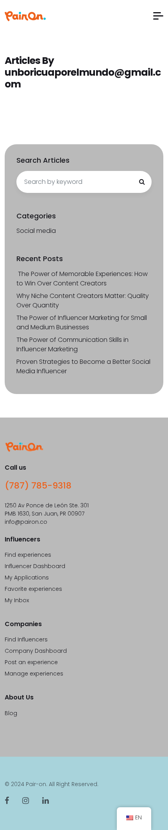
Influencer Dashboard (35, 566)
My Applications (27, 577)
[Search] (142, 182)
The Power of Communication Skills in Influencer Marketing (72, 344)
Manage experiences (34, 673)
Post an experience (31, 662)
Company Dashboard (36, 651)
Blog (11, 713)
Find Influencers (26, 639)
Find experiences (28, 555)
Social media (36, 230)
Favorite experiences (33, 589)
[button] (158, 16)
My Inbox (17, 600)
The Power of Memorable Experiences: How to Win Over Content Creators (82, 278)
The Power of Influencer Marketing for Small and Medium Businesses (81, 322)
